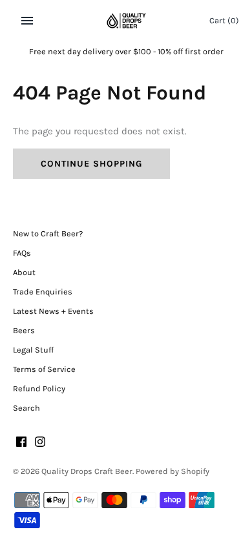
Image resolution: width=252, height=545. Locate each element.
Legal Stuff (33, 350)
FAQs (22, 253)
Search (26, 408)
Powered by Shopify (172, 471)
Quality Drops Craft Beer (86, 471)
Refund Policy (39, 388)
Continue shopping (91, 163)
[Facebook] (21, 443)
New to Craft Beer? (48, 233)
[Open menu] (27, 20)
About (24, 272)
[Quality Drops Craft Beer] (126, 20)
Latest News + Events (53, 311)
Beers (24, 330)
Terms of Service (44, 369)
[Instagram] (40, 443)
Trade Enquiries (42, 291)
